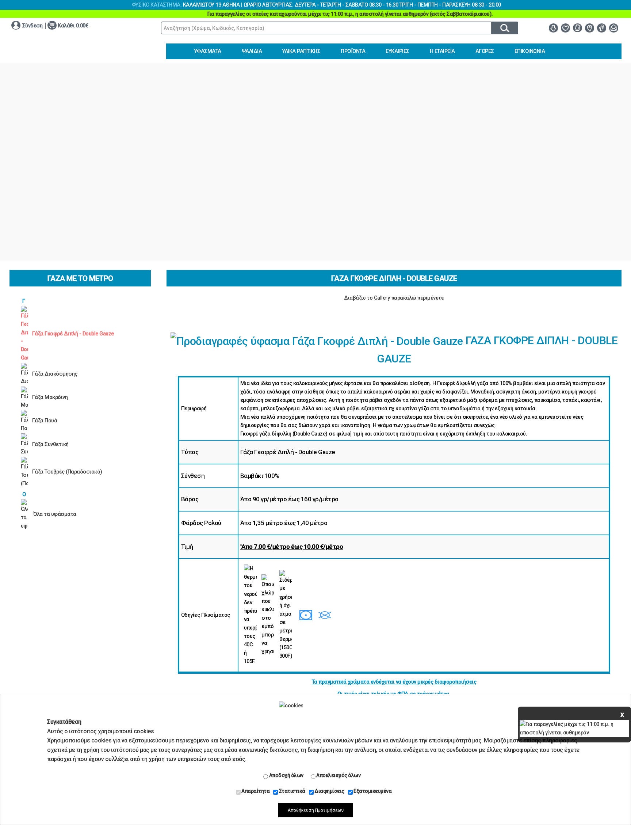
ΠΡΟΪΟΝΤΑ (353, 51)
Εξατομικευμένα (372, 791)
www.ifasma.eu (56, 49)
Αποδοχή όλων (285, 775)
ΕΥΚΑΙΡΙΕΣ (397, 51)
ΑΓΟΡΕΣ (484, 51)
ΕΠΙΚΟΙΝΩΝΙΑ (530, 51)
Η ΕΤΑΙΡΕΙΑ (442, 51)
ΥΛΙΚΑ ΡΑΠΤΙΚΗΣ (301, 51)
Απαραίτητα (255, 791)
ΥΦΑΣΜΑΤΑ (207, 51)
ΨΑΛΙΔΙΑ (252, 51)
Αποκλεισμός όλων (338, 775)
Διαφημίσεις (329, 791)
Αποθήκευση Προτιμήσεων (316, 810)
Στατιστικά (291, 791)
